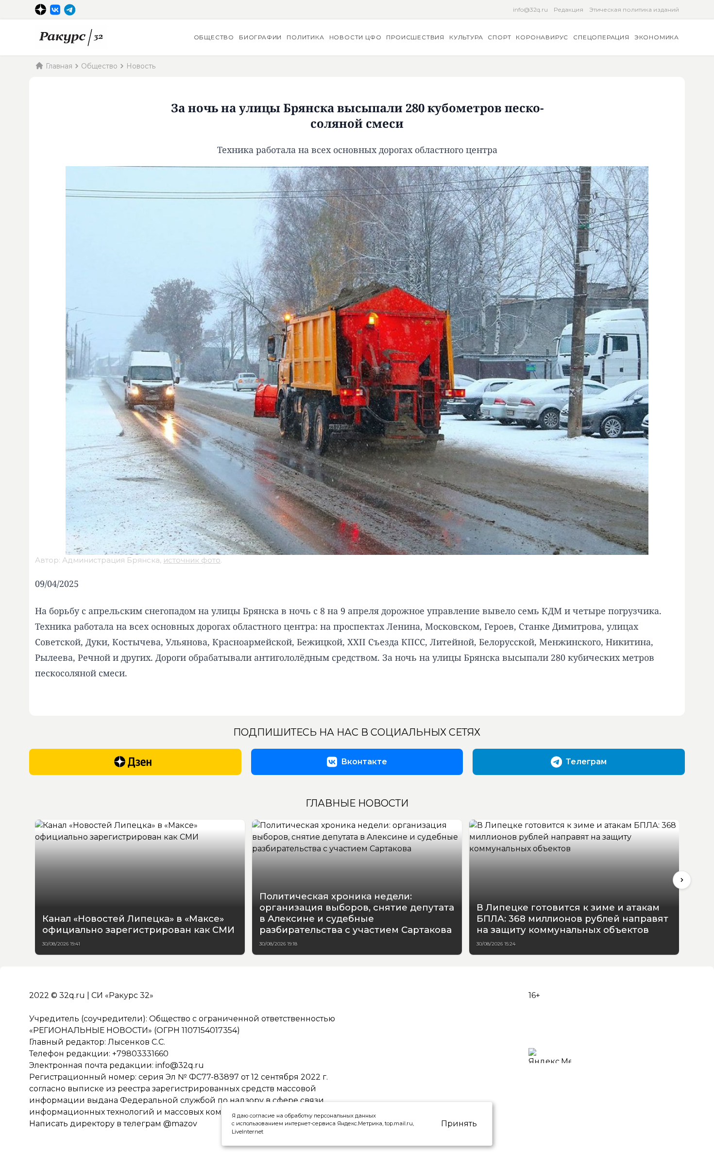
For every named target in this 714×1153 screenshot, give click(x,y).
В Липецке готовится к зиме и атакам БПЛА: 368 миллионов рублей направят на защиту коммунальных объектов (572, 918)
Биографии (260, 37)
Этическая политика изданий (634, 9)
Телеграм (586, 761)
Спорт (499, 37)
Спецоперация (601, 37)
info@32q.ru (530, 9)
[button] (682, 880)
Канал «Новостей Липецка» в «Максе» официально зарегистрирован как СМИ (138, 924)
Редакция (568, 9)
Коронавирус (542, 37)
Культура (466, 37)
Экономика (656, 37)
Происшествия (415, 37)
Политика (305, 37)
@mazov (180, 1123)
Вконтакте (364, 761)
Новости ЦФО (355, 37)
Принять (459, 1123)
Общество (214, 37)
